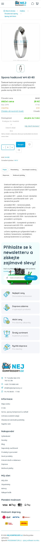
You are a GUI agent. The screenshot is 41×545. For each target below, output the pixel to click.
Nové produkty (7, 456)
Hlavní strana (10, 11)
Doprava (6, 175)
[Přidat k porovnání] (19, 150)
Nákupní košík (6, 492)
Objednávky (5, 484)
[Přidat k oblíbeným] (29, 144)
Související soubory (29, 169)
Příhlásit (31, 278)
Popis (5, 169)
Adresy (4, 488)
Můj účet (4, 480)
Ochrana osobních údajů (10, 416)
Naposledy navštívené (9, 448)
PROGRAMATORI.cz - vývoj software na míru (23, 540)
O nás (3, 408)
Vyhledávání (5, 436)
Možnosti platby (19, 175)
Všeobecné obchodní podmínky (12, 420)
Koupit (21, 144)
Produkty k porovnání (9, 452)
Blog (3, 444)
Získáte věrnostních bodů (12, 111)
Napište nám (6, 424)
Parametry (14, 169)
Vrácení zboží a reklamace (11, 460)
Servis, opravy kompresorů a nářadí (14, 412)
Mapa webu (5, 404)
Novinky (4, 440)
